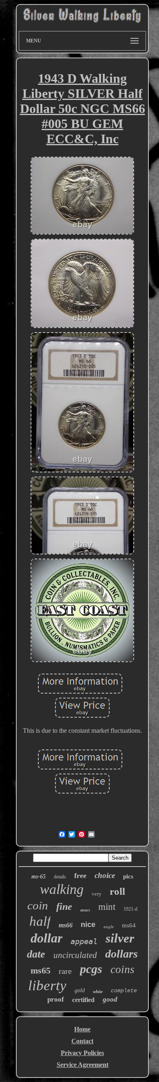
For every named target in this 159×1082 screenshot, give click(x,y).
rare (65, 971)
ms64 (129, 925)
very (97, 894)
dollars (121, 953)
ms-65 (38, 877)
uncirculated (75, 955)
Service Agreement (82, 1064)
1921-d (130, 909)
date (36, 954)
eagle (109, 926)
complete (124, 991)
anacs (85, 910)
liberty (47, 985)
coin (37, 905)
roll (117, 891)
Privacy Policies (82, 1052)
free (80, 875)
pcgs (91, 969)
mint (106, 907)
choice (105, 875)
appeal (84, 941)
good (110, 999)
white (98, 991)
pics (128, 876)
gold (80, 990)
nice (88, 924)
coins (122, 969)
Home (82, 1029)
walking (62, 889)
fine (64, 906)
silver (120, 938)
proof (55, 999)
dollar (46, 938)
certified (83, 999)
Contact (82, 1041)
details (60, 877)
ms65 (41, 970)
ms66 (66, 925)
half (40, 921)
